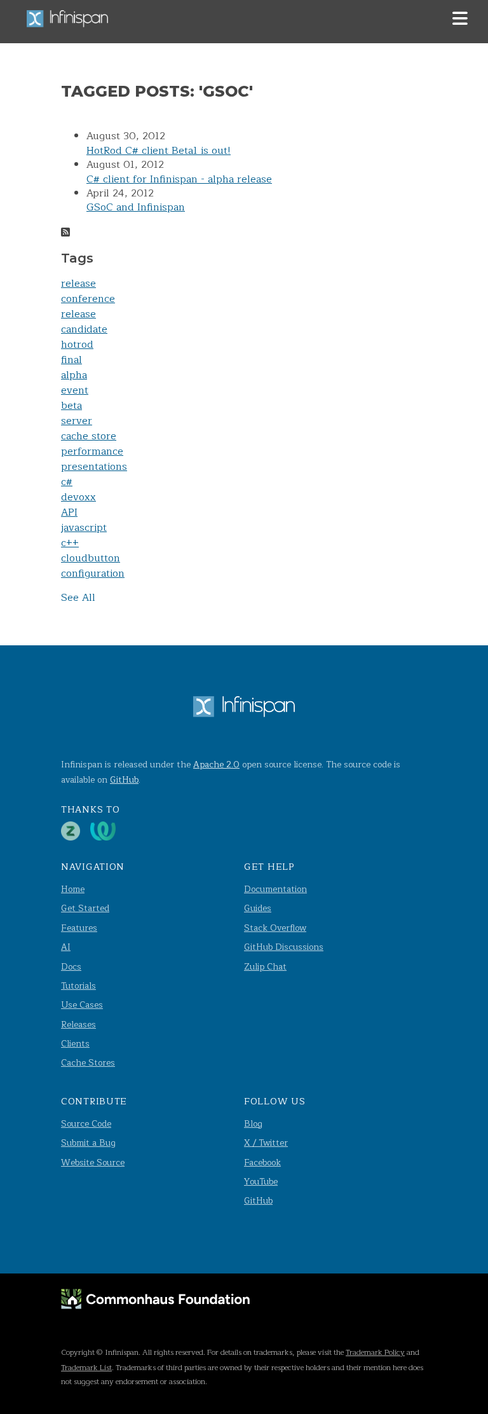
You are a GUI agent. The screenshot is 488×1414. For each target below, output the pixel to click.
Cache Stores (88, 1062)
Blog (253, 1123)
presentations (94, 466)
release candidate (84, 322)
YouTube (261, 1181)
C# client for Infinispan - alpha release (179, 179)
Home (73, 889)
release (78, 283)
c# (66, 482)
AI (66, 947)
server (76, 421)
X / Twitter (266, 1143)
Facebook (262, 1162)
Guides (257, 908)
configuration (93, 573)
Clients (75, 1043)
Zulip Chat (265, 966)
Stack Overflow (275, 928)
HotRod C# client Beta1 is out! (158, 150)
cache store (88, 436)
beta (71, 405)
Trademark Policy (375, 1352)
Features (79, 928)
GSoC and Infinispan (135, 207)
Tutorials (78, 985)
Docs (71, 966)
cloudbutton (90, 558)
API (69, 512)
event (74, 390)
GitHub (124, 779)
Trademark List (86, 1367)
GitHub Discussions (283, 947)
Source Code (86, 1123)
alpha (74, 375)
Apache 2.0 (216, 764)
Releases (78, 1024)
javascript (84, 527)
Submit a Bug (88, 1143)
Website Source (93, 1162)
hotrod (77, 344)
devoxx (78, 497)
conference (88, 299)
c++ (70, 543)
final (71, 360)
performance (92, 451)
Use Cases (82, 1005)
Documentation (275, 889)
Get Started (85, 908)
